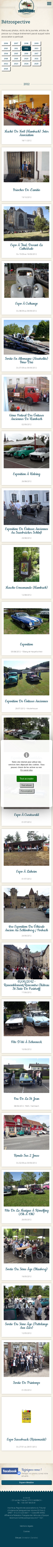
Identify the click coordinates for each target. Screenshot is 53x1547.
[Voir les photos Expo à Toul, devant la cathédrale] (26, 223)
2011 (16, 48)
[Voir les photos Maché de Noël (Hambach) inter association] (26, 110)
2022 (6, 63)
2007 (16, 43)
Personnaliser (26, 791)
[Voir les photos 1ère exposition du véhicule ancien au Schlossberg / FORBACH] (26, 905)
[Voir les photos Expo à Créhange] (26, 280)
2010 (6, 48)
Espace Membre (26, 1482)
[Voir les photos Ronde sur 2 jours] (26, 1132)
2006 (6, 43)
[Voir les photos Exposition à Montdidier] (26, 735)
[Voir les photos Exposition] (26, 621)
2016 (26, 53)
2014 (6, 53)
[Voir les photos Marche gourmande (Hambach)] (26, 564)
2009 (36, 43)
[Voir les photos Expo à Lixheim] (26, 848)
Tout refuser (26, 785)
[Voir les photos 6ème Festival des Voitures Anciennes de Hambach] (26, 394)
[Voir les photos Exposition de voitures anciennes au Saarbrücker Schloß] (26, 507)
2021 (36, 58)
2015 (16, 53)
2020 (26, 58)
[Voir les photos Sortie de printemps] (26, 1359)
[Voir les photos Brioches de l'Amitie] (26, 167)
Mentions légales (26, 1526)
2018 (6, 58)
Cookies (26, 1531)
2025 (36, 63)
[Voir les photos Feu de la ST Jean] (26, 1075)
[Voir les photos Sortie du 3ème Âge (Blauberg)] (26, 1246)
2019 (16, 58)
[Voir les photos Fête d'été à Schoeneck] (26, 1018)
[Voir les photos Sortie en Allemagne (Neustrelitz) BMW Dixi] (26, 337)
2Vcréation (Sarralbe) (29, 1537)
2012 (26, 48)
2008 (26, 43)
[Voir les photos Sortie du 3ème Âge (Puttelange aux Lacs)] (26, 1302)
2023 (16, 63)
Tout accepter (27, 778)
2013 (36, 48)
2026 (6, 68)
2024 (26, 63)
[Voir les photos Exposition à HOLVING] (26, 450)
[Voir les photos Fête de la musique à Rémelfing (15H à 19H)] (26, 1189)
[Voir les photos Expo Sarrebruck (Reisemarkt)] (26, 1416)
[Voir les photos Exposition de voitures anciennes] (26, 678)
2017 (36, 53)
